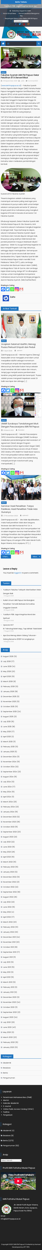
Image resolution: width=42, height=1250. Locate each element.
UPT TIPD (26, 1247)
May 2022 (7, 912)
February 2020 (9, 1042)
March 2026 (8, 681)
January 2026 (8, 691)
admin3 (25, 515)
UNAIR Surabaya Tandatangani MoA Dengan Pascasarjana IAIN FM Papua (20, 425)
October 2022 (8, 887)
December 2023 (9, 817)
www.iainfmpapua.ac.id (11, 85)
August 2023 (8, 837)
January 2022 (8, 932)
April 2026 (7, 676)
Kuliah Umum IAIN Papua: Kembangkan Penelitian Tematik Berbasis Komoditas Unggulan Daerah (19, 604)
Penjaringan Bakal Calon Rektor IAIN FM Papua (21, 18)
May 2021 (6, 972)
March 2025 (8, 741)
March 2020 (8, 1037)
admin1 (19, 351)
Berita (4, 72)
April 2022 (7, 917)
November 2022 (9, 882)
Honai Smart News (9, 13)
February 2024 (9, 807)
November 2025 (9, 701)
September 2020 (10, 1012)
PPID (21, 16)
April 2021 (6, 977)
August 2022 (8, 897)
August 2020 (8, 1017)
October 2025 (8, 706)
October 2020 (8, 1007)
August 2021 (8, 957)
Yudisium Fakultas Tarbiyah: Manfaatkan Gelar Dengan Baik (22, 592)
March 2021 (7, 982)
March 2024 (8, 802)
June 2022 (7, 907)
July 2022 (7, 902)
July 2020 (7, 1022)
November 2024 (9, 761)
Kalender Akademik (11, 1103)
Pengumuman (9, 1078)
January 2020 (8, 1047)
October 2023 (8, 827)
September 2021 (9, 952)
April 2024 (7, 797)
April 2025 (7, 736)
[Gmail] (21, 289)
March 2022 (8, 922)
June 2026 (7, 666)
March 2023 (8, 862)
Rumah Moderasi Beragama (29, 13)
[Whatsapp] (12, 289)
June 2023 (7, 847)
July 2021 (6, 962)
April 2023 (7, 857)
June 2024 (7, 787)
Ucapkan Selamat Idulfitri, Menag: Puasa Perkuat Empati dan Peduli (18, 346)
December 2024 (9, 756)
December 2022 (9, 877)
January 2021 (8, 992)
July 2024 (7, 782)
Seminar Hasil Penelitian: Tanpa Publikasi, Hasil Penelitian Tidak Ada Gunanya (19, 509)
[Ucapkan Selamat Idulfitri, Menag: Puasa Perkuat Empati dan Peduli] (21, 325)
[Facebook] (3, 289)
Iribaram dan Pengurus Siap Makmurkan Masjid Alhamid (37, 556)
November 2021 (9, 942)
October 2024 (9, 767)
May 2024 (7, 792)
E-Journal (7, 1106)
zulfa (22, 81)
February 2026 (9, 686)
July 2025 (7, 721)
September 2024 (10, 772)
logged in (18, 573)
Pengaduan (7, 1115)
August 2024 (8, 777)
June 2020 (7, 1027)
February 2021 (8, 987)
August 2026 (8, 656)
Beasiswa (6, 1068)
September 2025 (10, 711)
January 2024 (8, 812)
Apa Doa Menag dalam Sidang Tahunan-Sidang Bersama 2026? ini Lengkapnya (20, 637)
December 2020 (9, 997)
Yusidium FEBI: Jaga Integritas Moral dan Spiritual (19, 616)
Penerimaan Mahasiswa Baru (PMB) (17, 1097)
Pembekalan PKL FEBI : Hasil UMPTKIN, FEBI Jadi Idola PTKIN (7, 556)
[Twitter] (8, 289)
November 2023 (9, 822)
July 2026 (7, 661)
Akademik (7, 1063)
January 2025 (8, 751)
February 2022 (9, 927)
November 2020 (9, 1002)
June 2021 (7, 967)
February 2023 (9, 867)
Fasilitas (6, 1112)
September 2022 (10, 892)
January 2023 (8, 872)
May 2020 (7, 1032)
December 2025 (9, 696)
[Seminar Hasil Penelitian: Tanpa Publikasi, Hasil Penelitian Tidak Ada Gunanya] (21, 487)
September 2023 (10, 832)
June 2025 (7, 726)
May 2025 (7, 731)
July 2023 (7, 842)
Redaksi (21, 430)
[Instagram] (17, 289)
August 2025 (8, 716)
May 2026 (7, 671)
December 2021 (9, 937)
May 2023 (7, 852)
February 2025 (9, 746)
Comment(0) (33, 81)
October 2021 (8, 947)
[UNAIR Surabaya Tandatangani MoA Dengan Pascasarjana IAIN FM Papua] (21, 405)
